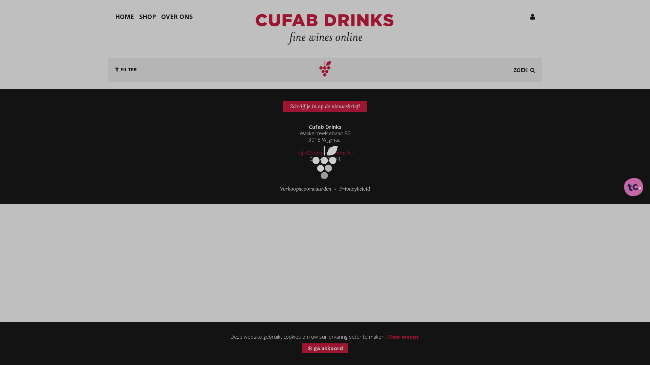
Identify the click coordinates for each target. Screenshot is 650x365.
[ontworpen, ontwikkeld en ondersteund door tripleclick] (634, 187)
